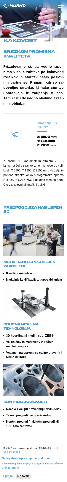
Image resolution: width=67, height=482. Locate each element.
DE (61, 21)
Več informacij (11, 467)
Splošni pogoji (11, 451)
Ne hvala (23, 476)
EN (61, 17)
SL (61, 12)
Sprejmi (8, 476)
